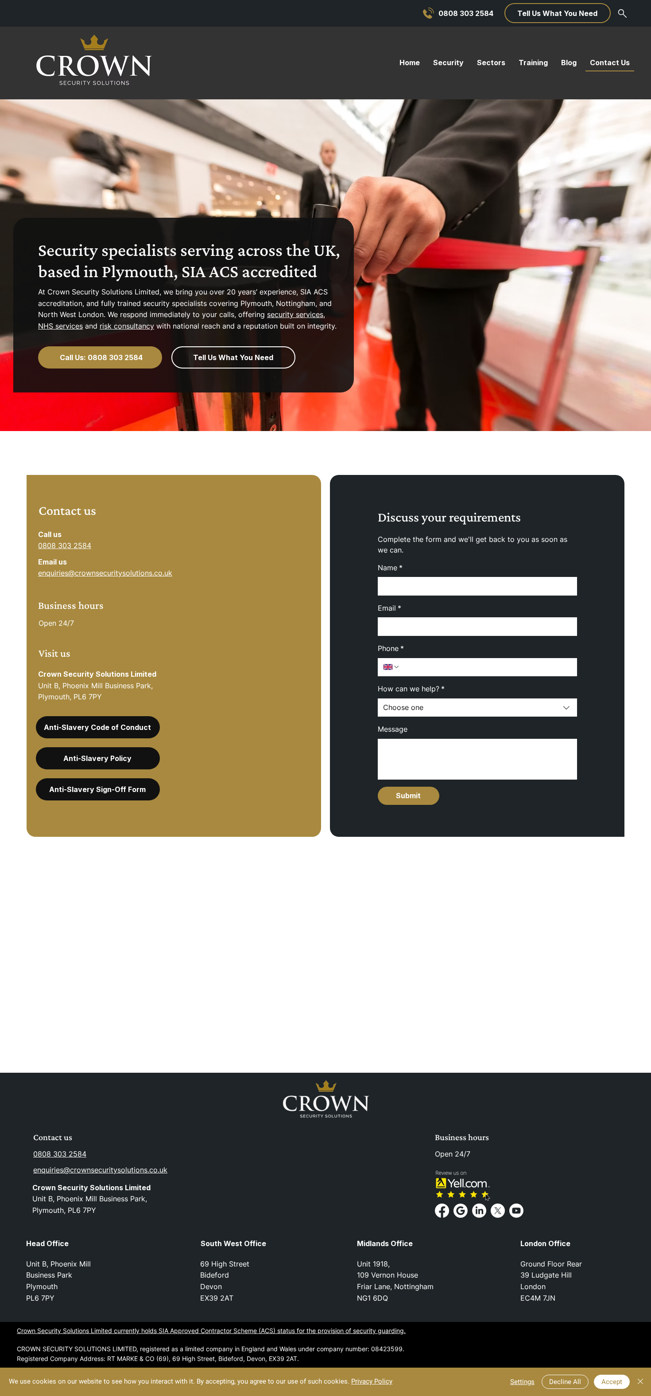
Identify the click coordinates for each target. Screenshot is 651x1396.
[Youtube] (516, 1211)
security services (295, 314)
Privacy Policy (371, 1381)
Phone (391, 648)
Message (392, 729)
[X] (498, 1211)
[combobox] (477, 707)
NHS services (60, 326)
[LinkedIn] (479, 1211)
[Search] (622, 13)
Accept (611, 1382)
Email (389, 608)
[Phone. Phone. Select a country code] (391, 667)
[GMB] (460, 1211)
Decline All (565, 1382)
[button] (557, 13)
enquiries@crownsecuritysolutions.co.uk (105, 573)
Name (390, 567)
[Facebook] (442, 1211)
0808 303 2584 (64, 545)
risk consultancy (127, 326)
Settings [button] (522, 1382)
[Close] (640, 1382)
